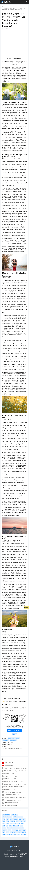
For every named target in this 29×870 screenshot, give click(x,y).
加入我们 (20, 850)
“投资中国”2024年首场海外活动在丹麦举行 (14, 786)
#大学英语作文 (10, 710)
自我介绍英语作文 (9, 765)
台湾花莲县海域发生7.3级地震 (12, 794)
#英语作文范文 (14, 708)
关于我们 (8, 850)
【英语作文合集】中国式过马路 (12, 802)
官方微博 (13, 850)
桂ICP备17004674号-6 (14, 854)
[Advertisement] (14, 43)
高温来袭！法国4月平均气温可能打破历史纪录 (15, 784)
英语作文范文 (11, 738)
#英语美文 (5, 708)
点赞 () (14, 730)
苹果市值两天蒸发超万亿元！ (11, 789)
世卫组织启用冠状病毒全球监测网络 (13, 792)
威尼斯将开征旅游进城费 (10, 778)
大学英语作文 (6, 740)
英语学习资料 (13, 740)
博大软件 (17, 856)
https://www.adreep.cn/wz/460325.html (12, 748)
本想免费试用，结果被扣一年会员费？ (13, 800)
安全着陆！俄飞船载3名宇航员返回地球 (13, 781)
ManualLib (21, 856)
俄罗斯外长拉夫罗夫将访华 (10, 776)
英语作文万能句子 (9, 763)
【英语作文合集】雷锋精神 (11, 805)
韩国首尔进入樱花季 (9, 773)
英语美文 (18, 738)
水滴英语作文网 (12, 701)
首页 (3, 6)
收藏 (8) (14, 734)
